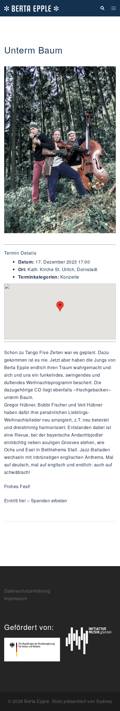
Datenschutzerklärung (27, 591)
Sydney (104, 701)
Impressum (15, 598)
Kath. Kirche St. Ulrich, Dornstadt (62, 269)
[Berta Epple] (31, 8)
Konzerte (69, 277)
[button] (102, 8)
